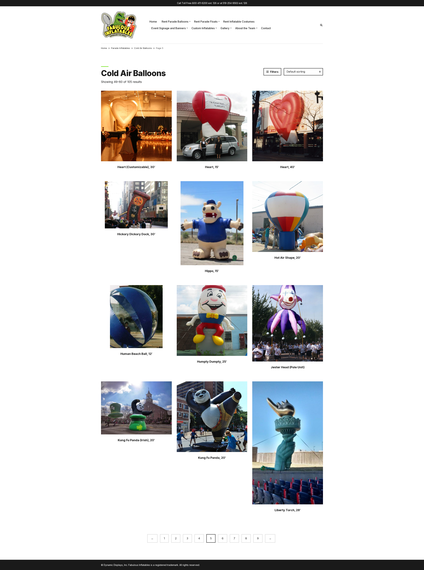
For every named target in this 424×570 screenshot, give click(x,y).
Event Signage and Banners (168, 28)
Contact (266, 28)
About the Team (245, 28)
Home (153, 21)
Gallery (224, 28)
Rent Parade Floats (205, 21)
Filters (273, 71)
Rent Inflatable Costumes (238, 21)
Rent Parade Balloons (175, 21)
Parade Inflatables (120, 48)
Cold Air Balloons (143, 48)
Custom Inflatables (203, 28)
